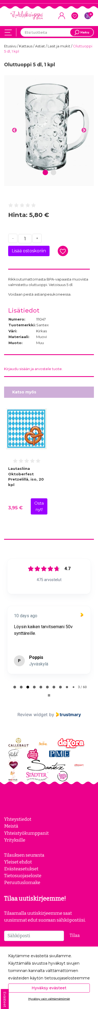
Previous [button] (14, 130)
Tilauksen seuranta (24, 855)
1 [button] (45, 173)
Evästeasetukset (21, 868)
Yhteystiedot (17, 819)
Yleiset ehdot (18, 862)
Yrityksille (14, 840)
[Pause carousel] (49, 695)
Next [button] (84, 130)
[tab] (14, 687)
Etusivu (10, 46)
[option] (49, 127)
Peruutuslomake (22, 882)
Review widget (32, 714)
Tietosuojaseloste (22, 875)
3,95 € (15, 507)
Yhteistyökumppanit (26, 833)
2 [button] (53, 173)
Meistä (11, 826)
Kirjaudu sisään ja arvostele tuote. (33, 369)
